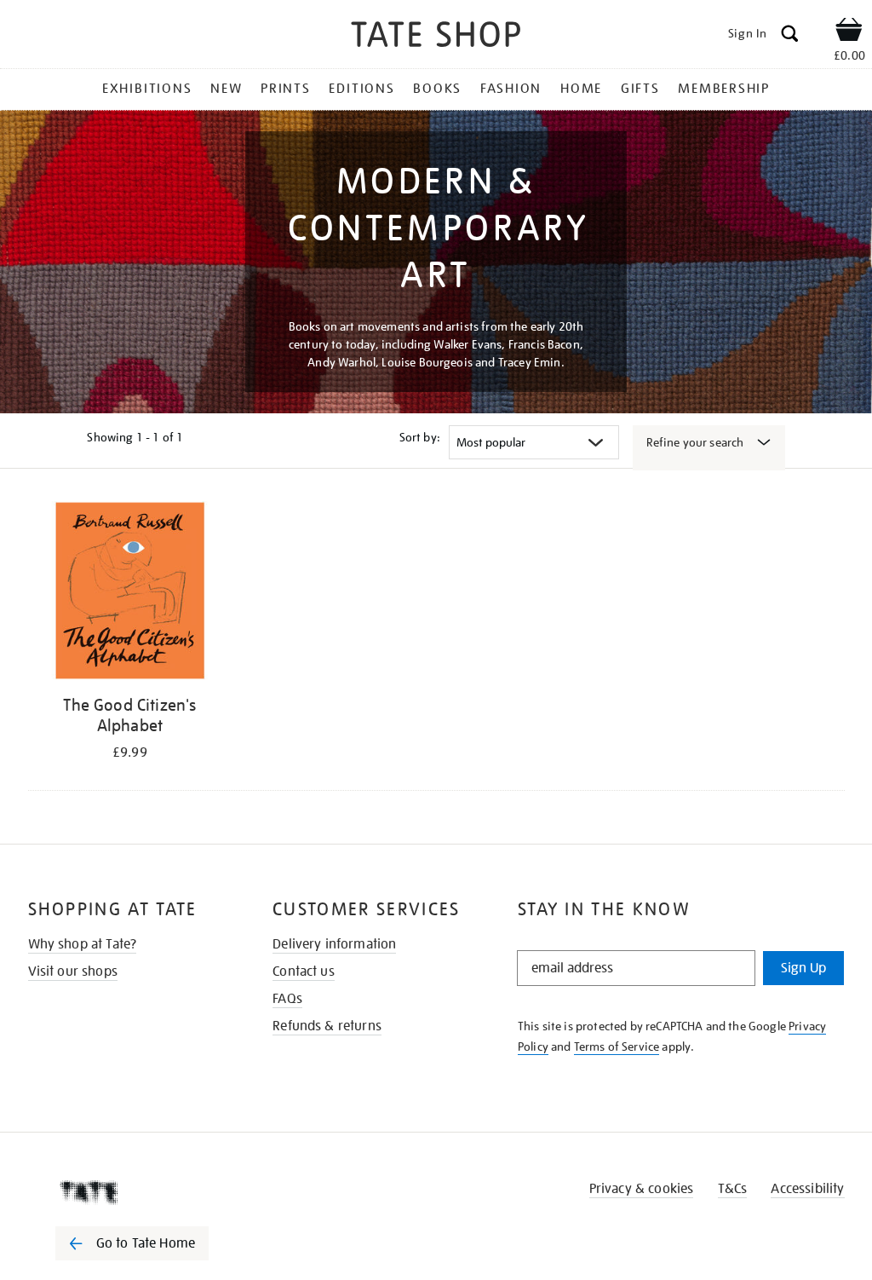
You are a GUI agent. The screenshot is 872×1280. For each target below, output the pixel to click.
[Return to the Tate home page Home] (436, 37)
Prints (286, 88)
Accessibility (807, 1188)
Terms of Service (617, 1046)
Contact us (303, 971)
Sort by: (419, 437)
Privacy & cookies (641, 1188)
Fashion (511, 88)
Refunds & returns (327, 1026)
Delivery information (334, 944)
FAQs (287, 998)
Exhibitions (147, 88)
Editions (361, 88)
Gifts (640, 88)
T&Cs (733, 1188)
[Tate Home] (143, 1192)
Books (437, 88)
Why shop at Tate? (82, 944)
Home (581, 88)
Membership (724, 88)
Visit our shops (73, 971)
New (226, 88)
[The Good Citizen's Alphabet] (130, 593)
